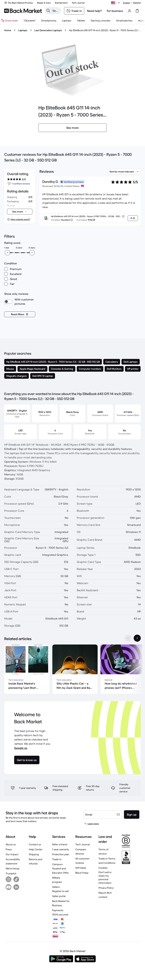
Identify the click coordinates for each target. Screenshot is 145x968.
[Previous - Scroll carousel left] (128, 638)
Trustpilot (11, 873)
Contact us (35, 844)
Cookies (103, 867)
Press (9, 849)
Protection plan (60, 854)
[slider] (7, 252)
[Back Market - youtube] (8, 887)
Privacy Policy (106, 887)
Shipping (34, 854)
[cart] (137, 10)
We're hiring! (12, 868)
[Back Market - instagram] (8, 879)
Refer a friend (59, 844)
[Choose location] (116, 3)
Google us (20, 748)
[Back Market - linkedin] (16, 887)
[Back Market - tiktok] (16, 879)
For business (115, 11)
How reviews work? (20, 219)
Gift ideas (80, 867)
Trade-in (56, 859)
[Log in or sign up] (129, 10)
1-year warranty (60, 849)
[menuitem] (48, 20)
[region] (72, 670)
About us (11, 844)
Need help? (94, 11)
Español (137, 2)
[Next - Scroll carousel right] (137, 638)
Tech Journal (82, 844)
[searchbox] (56, 10)
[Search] (48, 10)
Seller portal (58, 896)
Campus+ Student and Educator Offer (60, 868)
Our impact (12, 854)
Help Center (35, 849)
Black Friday (81, 872)
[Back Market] (23, 11)
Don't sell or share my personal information (105, 877)
